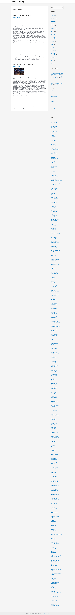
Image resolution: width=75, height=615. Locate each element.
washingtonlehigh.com (54, 521)
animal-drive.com (53, 451)
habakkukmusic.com (54, 476)
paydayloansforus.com (54, 145)
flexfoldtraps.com (53, 493)
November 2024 (53, 28)
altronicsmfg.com (53, 139)
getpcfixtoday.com (53, 161)
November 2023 (53, 37)
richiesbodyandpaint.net (54, 123)
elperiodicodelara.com (54, 122)
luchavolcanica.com (54, 418)
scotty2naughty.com (54, 360)
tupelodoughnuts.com (54, 245)
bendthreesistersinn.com (54, 410)
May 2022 (52, 63)
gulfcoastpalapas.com (54, 459)
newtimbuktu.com (53, 137)
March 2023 (52, 48)
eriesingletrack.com (54, 241)
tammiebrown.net (53, 384)
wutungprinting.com (54, 397)
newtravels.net (53, 144)
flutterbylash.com (53, 577)
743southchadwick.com (54, 210)
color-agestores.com (54, 296)
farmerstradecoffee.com (54, 467)
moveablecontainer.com (54, 188)
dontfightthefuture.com (54, 214)
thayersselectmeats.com (54, 455)
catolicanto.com (53, 282)
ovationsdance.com (53, 278)
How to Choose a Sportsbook (22, 15)
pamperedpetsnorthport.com (55, 242)
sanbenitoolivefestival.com (55, 309)
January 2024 (53, 34)
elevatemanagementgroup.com (55, 582)
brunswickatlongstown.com (55, 376)
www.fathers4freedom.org (55, 485)
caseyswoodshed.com (54, 440)
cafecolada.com (53, 312)
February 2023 (53, 50)
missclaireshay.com (54, 119)
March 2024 (52, 31)
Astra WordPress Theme (45, 613)
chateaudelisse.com (54, 179)
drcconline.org (53, 431)
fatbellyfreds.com (53, 547)
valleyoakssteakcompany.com (55, 438)
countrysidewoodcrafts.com (55, 149)
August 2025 (52, 24)
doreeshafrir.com (53, 361)
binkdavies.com (53, 339)
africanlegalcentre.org (54, 349)
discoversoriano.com (54, 313)
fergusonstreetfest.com (54, 564)
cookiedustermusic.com (54, 414)
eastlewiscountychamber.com (55, 326)
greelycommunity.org (54, 352)
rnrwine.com (52, 587)
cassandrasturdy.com (54, 308)
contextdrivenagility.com (54, 365)
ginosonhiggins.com (54, 396)
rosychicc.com (53, 300)
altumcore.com (53, 450)
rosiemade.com (53, 243)
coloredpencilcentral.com (54, 216)
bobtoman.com (53, 168)
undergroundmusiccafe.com (55, 605)
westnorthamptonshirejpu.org (55, 183)
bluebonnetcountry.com (54, 163)
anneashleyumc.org (54, 498)
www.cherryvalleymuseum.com (55, 190)
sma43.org (52, 513)
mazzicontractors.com (54, 542)
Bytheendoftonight (18, 2)
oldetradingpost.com (54, 193)
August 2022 (52, 59)
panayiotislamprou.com (54, 176)
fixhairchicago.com (53, 441)
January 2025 (53, 25)
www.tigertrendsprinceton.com (55, 484)
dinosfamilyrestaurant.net (54, 198)
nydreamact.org (53, 157)
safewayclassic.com (54, 148)
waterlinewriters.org (54, 462)
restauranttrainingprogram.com (55, 269)
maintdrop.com (53, 167)
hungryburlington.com (54, 375)
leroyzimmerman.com (54, 583)
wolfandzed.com (53, 525)
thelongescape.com (54, 387)
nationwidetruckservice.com (55, 420)
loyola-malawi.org (53, 299)
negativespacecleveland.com (55, 405)
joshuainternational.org (54, 480)
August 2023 (52, 41)
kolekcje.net (52, 281)
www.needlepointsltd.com (55, 508)
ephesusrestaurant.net (54, 544)
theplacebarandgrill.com (54, 432)
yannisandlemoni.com (54, 237)
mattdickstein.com (53, 472)
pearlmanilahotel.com (54, 166)
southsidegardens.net (54, 539)
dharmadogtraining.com (54, 596)
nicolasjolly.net (53, 347)
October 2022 (53, 56)
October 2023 (53, 38)
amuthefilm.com (53, 344)
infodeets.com (53, 127)
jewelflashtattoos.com (54, 159)
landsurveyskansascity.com (55, 499)
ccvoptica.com (53, 520)
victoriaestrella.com (54, 424)
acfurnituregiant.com (54, 132)
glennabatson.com (53, 331)
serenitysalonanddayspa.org (55, 130)
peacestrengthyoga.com (54, 490)
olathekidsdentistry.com (54, 246)
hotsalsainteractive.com (54, 128)
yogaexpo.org (53, 290)
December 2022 (53, 53)
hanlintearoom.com (53, 578)
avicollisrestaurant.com (54, 429)
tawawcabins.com (53, 228)
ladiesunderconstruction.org (55, 194)
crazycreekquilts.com (54, 338)
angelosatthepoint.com (54, 436)
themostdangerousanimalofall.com (56, 322)
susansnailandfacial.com (54, 481)
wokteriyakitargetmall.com (55, 264)
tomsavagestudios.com (54, 273)
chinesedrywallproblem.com (55, 409)
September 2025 (53, 22)
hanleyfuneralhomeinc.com (55, 247)
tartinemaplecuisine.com (54, 378)
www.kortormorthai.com (54, 495)
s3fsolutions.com (53, 206)
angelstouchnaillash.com (54, 252)
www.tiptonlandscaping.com (55, 517)
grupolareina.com (53, 189)
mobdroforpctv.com (54, 307)
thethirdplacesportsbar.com (55, 543)
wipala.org (52, 298)
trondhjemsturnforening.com (55, 556)
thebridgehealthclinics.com (55, 460)
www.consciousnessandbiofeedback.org (57, 534)
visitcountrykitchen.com (54, 392)
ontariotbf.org (53, 152)
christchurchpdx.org (54, 340)
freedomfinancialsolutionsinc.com (56, 491)
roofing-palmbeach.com (54, 212)
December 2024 (53, 27)
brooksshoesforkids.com (54, 454)
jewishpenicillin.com (54, 272)
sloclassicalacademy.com (54, 329)
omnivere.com (53, 135)
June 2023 (52, 44)
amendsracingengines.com (55, 494)
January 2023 (53, 51)
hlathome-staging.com (54, 263)
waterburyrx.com (53, 433)
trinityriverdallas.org (54, 285)
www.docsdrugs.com (54, 504)
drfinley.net (52, 584)
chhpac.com (52, 595)
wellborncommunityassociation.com (56, 180)
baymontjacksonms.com (54, 401)
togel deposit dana (53, 108)
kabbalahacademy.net (54, 254)
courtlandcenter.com (54, 427)
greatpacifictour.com (54, 423)
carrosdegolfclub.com (54, 202)
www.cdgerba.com (53, 552)
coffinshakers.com (53, 367)
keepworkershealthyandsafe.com (56, 154)
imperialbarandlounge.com (55, 219)
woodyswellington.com (54, 546)
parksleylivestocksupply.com (55, 294)
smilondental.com (53, 255)
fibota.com (52, 551)
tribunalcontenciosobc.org (55, 327)
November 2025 (53, 19)
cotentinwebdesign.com (54, 192)
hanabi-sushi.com (53, 524)
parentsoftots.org (53, 464)
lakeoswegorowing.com (54, 588)
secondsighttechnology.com (55, 259)
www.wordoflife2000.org (54, 225)
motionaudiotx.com (53, 597)
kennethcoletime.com (54, 374)
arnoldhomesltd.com (54, 215)
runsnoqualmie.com (54, 503)
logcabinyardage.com (54, 468)
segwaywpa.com (53, 458)
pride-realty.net (53, 574)
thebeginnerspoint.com (54, 314)
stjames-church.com (54, 358)
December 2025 (53, 18)
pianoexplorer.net (53, 538)
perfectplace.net (53, 286)
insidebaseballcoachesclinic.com (56, 569)
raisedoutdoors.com (54, 220)
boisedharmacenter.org (54, 295)
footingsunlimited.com (54, 502)
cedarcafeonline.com (54, 131)
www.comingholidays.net (54, 316)
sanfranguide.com (53, 317)
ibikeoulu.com (53, 366)
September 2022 (53, 57)
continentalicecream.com (54, 336)
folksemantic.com (53, 229)
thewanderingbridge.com (54, 371)
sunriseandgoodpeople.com (55, 407)
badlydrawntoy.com (53, 473)
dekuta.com (52, 526)
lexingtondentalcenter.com (55, 265)
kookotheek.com (53, 175)
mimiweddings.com (53, 601)
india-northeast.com (54, 211)
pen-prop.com (53, 482)
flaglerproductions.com (54, 334)
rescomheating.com (54, 600)
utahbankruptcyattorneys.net (55, 223)
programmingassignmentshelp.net (56, 141)
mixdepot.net (53, 529)
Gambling (14, 17)
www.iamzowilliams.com (54, 535)
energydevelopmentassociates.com (56, 203)
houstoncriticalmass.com (54, 321)
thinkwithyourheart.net (54, 221)
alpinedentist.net (53, 172)
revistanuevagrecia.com (54, 357)
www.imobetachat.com (54, 471)
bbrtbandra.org (53, 162)
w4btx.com (52, 251)
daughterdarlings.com (54, 126)
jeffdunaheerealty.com (54, 489)
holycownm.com (53, 419)
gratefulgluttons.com (54, 305)
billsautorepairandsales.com (55, 560)
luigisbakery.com (53, 522)
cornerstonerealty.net (54, 533)
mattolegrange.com (53, 388)
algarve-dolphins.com (54, 393)
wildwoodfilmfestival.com (54, 181)
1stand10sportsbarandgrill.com (55, 250)
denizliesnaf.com (53, 442)
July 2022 (52, 60)
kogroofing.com (53, 171)
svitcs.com (52, 446)
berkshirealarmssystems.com (55, 233)
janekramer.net (53, 379)
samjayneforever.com (54, 565)
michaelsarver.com (53, 260)
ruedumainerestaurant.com (55, 353)
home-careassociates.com (55, 291)
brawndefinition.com (54, 335)
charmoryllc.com (53, 318)
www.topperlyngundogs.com (55, 486)
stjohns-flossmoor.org (54, 411)
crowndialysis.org (53, 268)
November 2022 (53, 54)
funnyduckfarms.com (54, 579)
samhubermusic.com (54, 606)
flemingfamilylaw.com (54, 586)
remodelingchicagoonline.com (55, 515)
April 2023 (52, 47)
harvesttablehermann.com (55, 201)
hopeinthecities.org (54, 304)
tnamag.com (52, 453)
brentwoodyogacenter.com (55, 516)
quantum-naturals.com (54, 561)
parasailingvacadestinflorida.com (56, 573)
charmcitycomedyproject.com (55, 362)
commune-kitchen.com (54, 343)
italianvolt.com (53, 232)
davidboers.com (53, 469)
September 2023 (53, 40)
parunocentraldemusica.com (55, 553)
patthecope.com (53, 445)
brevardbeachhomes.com (54, 207)
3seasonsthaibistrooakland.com (55, 287)
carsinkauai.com (53, 570)
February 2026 (53, 15)
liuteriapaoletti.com (53, 406)
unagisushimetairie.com (54, 158)
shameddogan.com (53, 463)
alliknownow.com (53, 325)
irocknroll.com (53, 224)
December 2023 (53, 35)
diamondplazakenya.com (54, 557)
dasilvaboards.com (53, 330)
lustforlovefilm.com (53, 345)
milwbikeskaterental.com (54, 400)
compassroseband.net (54, 449)
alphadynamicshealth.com (54, 575)
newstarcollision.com (54, 256)
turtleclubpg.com (53, 422)
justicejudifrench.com (54, 370)
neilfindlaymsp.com (53, 428)
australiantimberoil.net (54, 197)
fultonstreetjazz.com (54, 185)
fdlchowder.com (53, 507)
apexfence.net (53, 608)
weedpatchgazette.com (54, 238)
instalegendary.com (54, 153)
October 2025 (53, 21)
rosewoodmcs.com (53, 530)
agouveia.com (53, 591)
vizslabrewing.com (53, 234)
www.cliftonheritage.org (54, 512)
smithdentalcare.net (54, 604)
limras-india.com (53, 121)
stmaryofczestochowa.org (54, 369)
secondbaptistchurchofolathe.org (56, 592)
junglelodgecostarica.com (54, 389)
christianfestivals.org (54, 391)
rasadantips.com (53, 136)
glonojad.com (53, 356)
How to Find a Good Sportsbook (23, 64)
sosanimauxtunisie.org (54, 170)
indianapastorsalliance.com (55, 437)
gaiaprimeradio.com (54, 383)
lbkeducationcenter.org (54, 283)
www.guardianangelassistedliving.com (56, 555)
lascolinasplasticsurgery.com (55, 511)
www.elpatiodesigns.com (54, 548)
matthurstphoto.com (54, 566)
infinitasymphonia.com (54, 348)
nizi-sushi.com (53, 380)
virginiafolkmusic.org (54, 277)
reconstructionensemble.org (55, 415)
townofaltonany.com (54, 402)
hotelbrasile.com (53, 184)
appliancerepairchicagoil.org (55, 150)
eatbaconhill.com (53, 140)
